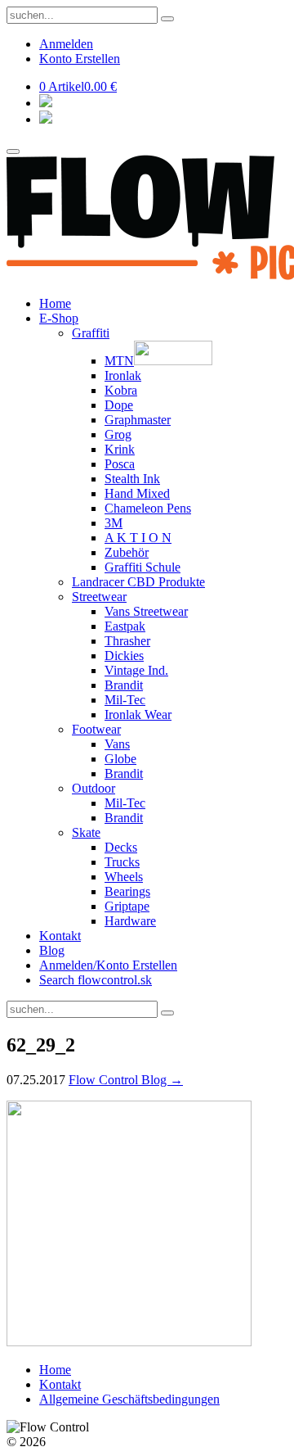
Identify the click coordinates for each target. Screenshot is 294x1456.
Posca (120, 464)
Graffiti (90, 333)
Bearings (127, 891)
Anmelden (66, 44)
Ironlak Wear (138, 714)
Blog (52, 950)
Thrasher (127, 641)
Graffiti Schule (142, 567)
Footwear (96, 729)
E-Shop (58, 318)
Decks (121, 847)
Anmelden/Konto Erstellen (108, 965)
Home (55, 303)
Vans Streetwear (146, 611)
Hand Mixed (137, 493)
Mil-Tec (125, 700)
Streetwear (99, 597)
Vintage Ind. (136, 670)
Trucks (122, 862)
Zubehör (127, 552)
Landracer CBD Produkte (138, 582)
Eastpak (125, 626)
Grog (118, 434)
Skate (86, 832)
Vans (117, 744)
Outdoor (93, 788)
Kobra (121, 390)
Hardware (130, 921)
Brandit (124, 685)
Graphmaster (138, 420)
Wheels (124, 877)
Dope (119, 405)
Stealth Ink (132, 479)
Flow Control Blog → (126, 1080)
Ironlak (123, 375)
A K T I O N (138, 538)
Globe (120, 759)
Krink (120, 449)
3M (113, 523)
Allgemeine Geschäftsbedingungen (129, 1399)
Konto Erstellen (79, 59)
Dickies (124, 655)
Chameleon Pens (148, 508)
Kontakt (60, 936)
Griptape (127, 906)
